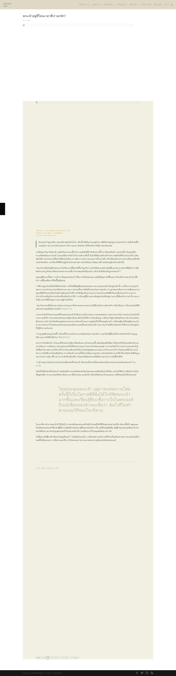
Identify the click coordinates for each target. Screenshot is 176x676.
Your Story (146, 5)
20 (66, 658)
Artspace (108, 5)
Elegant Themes (38, 673)
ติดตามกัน (158, 5)
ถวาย (167, 5)
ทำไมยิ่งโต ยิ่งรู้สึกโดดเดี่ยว (54, 477)
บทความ (95, 5)
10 (63, 658)
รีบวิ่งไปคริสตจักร (50, 496)
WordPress (58, 673)
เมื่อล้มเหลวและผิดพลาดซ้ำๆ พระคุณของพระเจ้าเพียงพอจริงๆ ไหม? (70, 644)
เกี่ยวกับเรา (83, 5)
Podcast (121, 5)
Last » (76, 658)
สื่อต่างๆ (133, 5)
